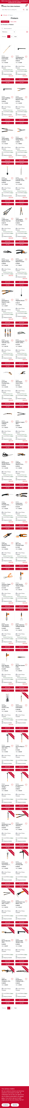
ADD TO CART (7, 79)
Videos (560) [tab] (13, 21)
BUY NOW (7, 82)
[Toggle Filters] (27, 32)
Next (15, 36)
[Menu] (2, 6)
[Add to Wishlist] (12, 57)
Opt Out (15, 1105)
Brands (5, 15)
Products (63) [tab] (5, 21)
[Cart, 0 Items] (26, 6)
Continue (5, 1105)
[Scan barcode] (27, 9)
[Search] (24, 9)
